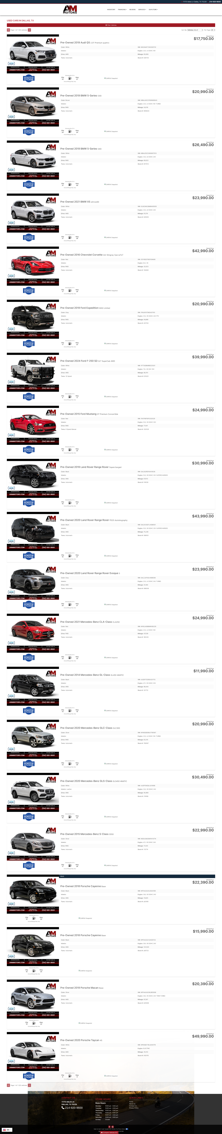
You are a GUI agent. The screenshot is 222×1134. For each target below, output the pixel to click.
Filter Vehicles (111, 25)
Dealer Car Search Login (99, 1128)
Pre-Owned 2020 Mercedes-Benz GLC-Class (90, 727)
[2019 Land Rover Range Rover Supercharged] (33, 478)
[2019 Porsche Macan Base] (33, 999)
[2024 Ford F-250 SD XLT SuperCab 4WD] (33, 372)
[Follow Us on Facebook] (109, 1127)
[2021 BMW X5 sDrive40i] (33, 213)
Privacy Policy (133, 1108)
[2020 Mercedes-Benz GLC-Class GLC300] (33, 739)
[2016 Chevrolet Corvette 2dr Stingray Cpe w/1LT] (33, 266)
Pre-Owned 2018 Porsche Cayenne (83, 886)
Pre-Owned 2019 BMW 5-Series (80, 95)
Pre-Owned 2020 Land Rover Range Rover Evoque (90, 573)
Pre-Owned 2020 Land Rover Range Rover (93, 520)
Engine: (140, 51)
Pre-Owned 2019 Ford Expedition (85, 307)
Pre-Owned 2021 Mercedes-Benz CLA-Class (90, 621)
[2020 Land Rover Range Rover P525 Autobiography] (33, 531)
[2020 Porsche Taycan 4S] (33, 1051)
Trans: (63, 58)
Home (131, 1102)
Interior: (63, 51)
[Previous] (8, 30)
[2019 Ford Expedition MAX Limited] (33, 319)
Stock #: (140, 58)
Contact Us (133, 1106)
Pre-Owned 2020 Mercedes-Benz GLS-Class (93, 781)
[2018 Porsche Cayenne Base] (33, 894)
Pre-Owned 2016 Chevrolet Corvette (91, 254)
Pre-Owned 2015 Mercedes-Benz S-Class (87, 834)
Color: (63, 47)
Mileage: (140, 54)
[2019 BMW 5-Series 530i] (33, 107)
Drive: (63, 54)
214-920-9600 (215, 2)
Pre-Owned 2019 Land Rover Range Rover (90, 467)
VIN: (139, 47)
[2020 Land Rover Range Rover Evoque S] (33, 582)
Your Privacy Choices (120, 1128)
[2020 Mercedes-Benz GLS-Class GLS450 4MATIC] (33, 792)
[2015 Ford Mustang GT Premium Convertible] (33, 425)
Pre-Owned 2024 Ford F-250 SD (87, 360)
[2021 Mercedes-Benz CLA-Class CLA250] (33, 633)
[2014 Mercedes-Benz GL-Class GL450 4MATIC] (33, 686)
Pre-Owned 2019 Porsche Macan (81, 987)
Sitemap (113, 1128)
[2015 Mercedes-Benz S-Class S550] (33, 843)
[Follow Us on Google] (112, 1127)
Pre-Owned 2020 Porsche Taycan (81, 1040)
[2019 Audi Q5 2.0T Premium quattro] (33, 54)
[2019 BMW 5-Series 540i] (33, 160)
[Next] (29, 30)
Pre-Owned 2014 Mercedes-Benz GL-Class (92, 674)
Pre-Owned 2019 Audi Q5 (84, 42)
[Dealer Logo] (70, 9)
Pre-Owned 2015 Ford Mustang (89, 413)
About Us (132, 1104)
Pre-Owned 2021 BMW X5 (79, 201)
